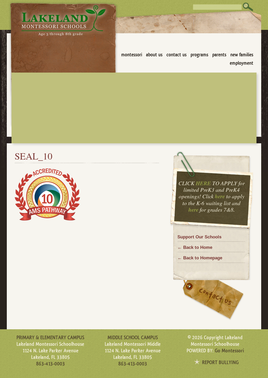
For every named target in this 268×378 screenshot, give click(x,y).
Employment (241, 63)
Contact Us (176, 54)
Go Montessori (229, 350)
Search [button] (248, 7)
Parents (219, 54)
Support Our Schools (199, 236)
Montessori (131, 54)
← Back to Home (194, 247)
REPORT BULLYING (220, 362)
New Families (241, 54)
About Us (154, 54)
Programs (199, 54)
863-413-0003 (50, 363)
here (220, 196)
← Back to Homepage (199, 257)
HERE (203, 183)
